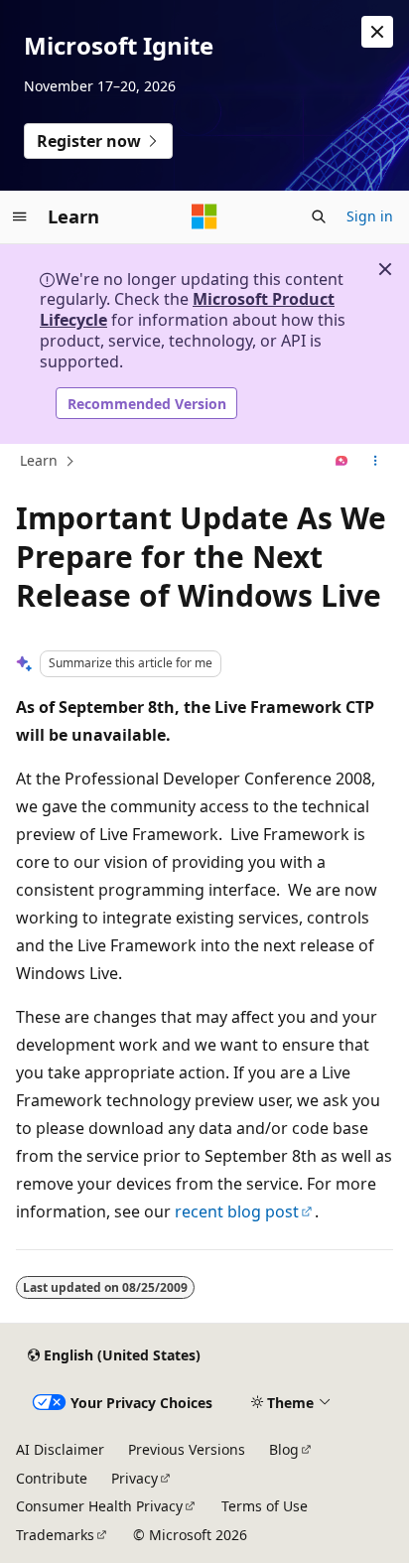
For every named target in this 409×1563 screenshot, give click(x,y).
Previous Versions (186, 1449)
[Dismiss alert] (377, 32)
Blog (284, 1449)
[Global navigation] (20, 216)
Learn (39, 460)
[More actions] (375, 462)
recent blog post (237, 1211)
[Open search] (319, 216)
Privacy (134, 1478)
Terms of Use (264, 1505)
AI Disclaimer (60, 1449)
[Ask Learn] (342, 462)
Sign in (369, 216)
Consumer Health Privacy (99, 1505)
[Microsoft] (204, 216)
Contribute (51, 1478)
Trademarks (55, 1534)
